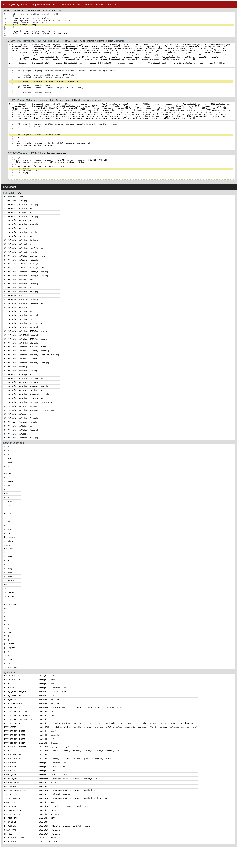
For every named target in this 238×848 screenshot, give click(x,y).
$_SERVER (9, 672)
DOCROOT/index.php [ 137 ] (22, 153)
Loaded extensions (12, 443)
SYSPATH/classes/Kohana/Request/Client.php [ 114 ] (34, 41)
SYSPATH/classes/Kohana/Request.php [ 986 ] (31, 100)
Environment (9, 187)
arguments (118, 41)
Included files (9, 193)
